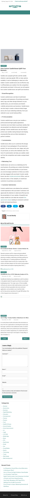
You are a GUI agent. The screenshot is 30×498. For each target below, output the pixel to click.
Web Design (6, 456)
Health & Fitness (7, 424)
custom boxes (15, 210)
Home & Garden (7, 426)
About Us (5, 495)
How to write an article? (21, 1)
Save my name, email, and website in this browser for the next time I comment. (14, 391)
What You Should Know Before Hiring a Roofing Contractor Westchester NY (26, 338)
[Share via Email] (21, 206)
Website (4, 382)
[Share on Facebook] (3, 206)
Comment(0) (23, 72)
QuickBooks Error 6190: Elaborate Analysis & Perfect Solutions (15, 274)
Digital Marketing (7, 412)
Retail (4, 444)
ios (4, 430)
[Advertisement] (15, 32)
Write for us (24, 495)
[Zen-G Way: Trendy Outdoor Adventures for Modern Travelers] (15, 305)
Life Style (5, 434)
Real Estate (6, 442)
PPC (4, 440)
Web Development (7, 458)
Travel (4, 454)
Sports (4, 450)
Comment (5, 353)
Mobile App (6, 436)
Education (5, 414)
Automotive (6, 408)
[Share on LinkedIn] (9, 206)
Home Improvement (8, 428)
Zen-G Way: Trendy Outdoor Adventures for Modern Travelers (15, 317)
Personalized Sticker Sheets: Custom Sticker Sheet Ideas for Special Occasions (15, 248)
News (4, 438)
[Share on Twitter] (15, 206)
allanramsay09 (17, 276)
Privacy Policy (14, 495)
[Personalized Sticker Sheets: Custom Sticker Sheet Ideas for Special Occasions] (15, 236)
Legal (4, 432)
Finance (5, 418)
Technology (6, 452)
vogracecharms (17, 250)
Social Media (6, 448)
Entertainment (6, 416)
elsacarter (16, 319)
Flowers (5, 420)
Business (3, 65)
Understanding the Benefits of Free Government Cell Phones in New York (5, 338)
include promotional (14, 176)
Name (4, 369)
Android (5, 406)
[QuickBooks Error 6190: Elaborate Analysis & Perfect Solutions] (15, 269)
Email (4, 375)
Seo (4, 446)
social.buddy (14, 72)
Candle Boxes (8, 210)
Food (4, 422)
